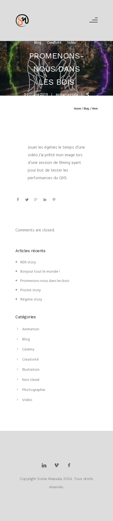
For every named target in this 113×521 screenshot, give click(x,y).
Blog (38, 42)
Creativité (54, 42)
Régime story (31, 299)
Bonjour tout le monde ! (40, 272)
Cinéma (28, 349)
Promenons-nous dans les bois (44, 281)
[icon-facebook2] (69, 465)
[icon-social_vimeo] (58, 465)
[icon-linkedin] (45, 465)
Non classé (30, 380)
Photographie (33, 390)
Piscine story (30, 290)
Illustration (30, 370)
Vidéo (71, 42)
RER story (28, 262)
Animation (30, 329)
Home (77, 108)
